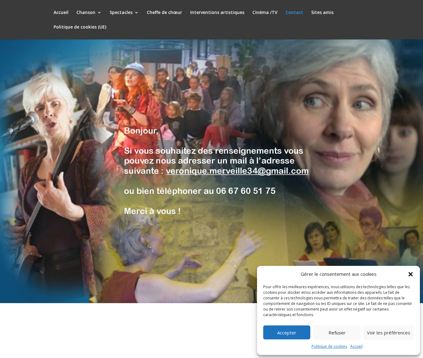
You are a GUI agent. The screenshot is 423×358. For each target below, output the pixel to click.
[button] (411, 274)
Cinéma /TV (264, 12)
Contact (294, 12)
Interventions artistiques (217, 12)
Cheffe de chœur (164, 12)
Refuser (337, 332)
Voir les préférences (388, 332)
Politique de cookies (329, 346)
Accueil (356, 346)
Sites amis (322, 12)
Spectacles (121, 12)
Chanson (85, 12)
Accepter (286, 332)
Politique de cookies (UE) (80, 27)
